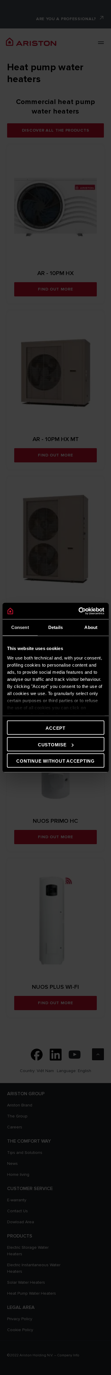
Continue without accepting (55, 761)
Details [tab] (55, 627)
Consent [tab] (20, 627)
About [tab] (90, 627)
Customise (52, 744)
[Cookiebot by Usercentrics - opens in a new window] (79, 611)
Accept (55, 728)
